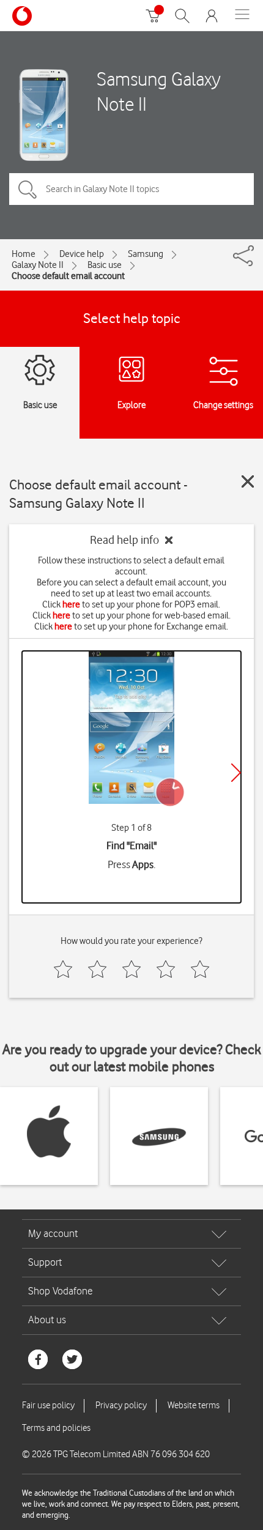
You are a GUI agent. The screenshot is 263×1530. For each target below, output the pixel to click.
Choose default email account (68, 275)
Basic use (104, 264)
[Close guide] (248, 481)
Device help (81, 253)
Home (23, 253)
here (71, 604)
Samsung (145, 253)
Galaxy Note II (38, 264)
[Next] (236, 772)
